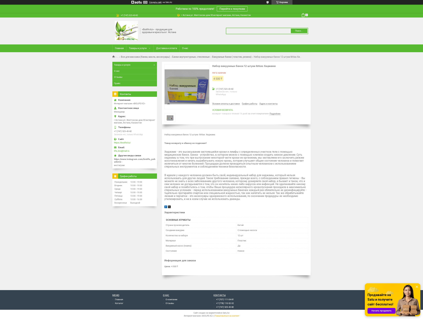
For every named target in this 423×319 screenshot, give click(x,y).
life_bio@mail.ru (121, 151)
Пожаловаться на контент (227, 316)
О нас (185, 48)
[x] (169, 207)
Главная (119, 48)
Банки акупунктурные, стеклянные (191, 57)
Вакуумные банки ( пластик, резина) (231, 57)
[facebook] (165, 207)
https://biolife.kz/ (122, 142)
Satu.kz (226, 313)
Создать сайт (155, 2)
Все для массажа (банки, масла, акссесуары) (145, 57)
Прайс (117, 83)
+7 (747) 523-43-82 (225, 307)
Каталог (119, 303)
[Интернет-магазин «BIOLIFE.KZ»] (126, 31)
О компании (171, 299)
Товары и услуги (138, 48)
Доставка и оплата (166, 48)
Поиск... (299, 31)
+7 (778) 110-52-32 (225, 303)
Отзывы (118, 77)
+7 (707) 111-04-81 (225, 299)
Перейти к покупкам (232, 8)
